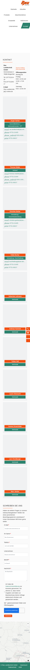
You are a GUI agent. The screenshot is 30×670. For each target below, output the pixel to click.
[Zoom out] (28, 626)
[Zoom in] (28, 624)
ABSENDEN (8, 615)
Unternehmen (8, 551)
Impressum (23, 665)
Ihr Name (7, 534)
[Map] (15, 642)
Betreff (6, 560)
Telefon (7, 542)
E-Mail (6, 525)
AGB (20, 667)
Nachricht (7, 568)
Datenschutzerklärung (13, 586)
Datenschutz (12, 667)
